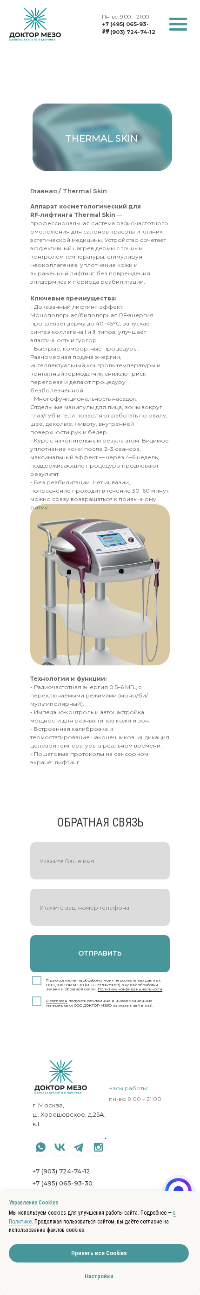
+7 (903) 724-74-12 (128, 32)
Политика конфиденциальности (130, 989)
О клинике (122, 1147)
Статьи (117, 1157)
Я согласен (56, 1000)
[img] (178, 24)
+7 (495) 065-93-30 (63, 1183)
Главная (43, 191)
